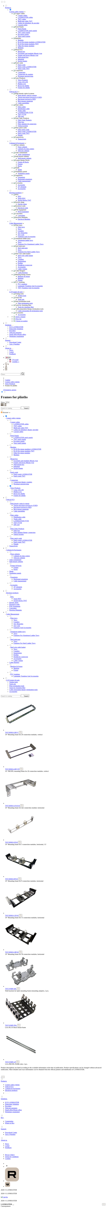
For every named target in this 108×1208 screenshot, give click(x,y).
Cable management (24, 181)
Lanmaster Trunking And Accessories (30, 286)
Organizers (21, 177)
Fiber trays (21, 227)
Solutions (8, 325)
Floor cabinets (22, 147)
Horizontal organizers (25, 179)
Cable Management (15, 223)
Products (8, 8)
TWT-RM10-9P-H (11, 879)
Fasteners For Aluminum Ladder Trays (30, 244)
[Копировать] (20, 732)
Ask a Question (10, 1134)
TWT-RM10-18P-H (12, 952)
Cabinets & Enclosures (16, 143)
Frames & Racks (23, 162)
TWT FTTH (22, 114)
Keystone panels (23, 34)
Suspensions (22, 261)
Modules (21, 40)
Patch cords (21, 65)
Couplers (21, 231)
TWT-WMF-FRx (11, 1025)
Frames (20, 164)
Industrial (21, 59)
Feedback (8, 1148)
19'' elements (22, 187)
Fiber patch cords (23, 129)
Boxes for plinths (23, 86)
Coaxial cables (22, 25)
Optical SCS (13, 92)
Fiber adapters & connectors (27, 124)
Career (7, 1146)
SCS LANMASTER (12, 1102)
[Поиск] (23, 373)
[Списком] (5, 405)
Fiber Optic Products (25, 120)
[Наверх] (103, 1204)
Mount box (21, 51)
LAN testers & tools (16, 292)
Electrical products (15, 193)
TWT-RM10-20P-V (12, 732)
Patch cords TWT (24, 69)
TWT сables (22, 19)
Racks (20, 166)
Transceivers (22, 139)
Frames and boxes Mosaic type (28, 55)
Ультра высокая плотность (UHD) (30, 97)
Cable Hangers (23, 273)
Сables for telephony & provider (28, 23)
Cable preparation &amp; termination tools (23, 690)
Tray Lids (21, 235)
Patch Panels (22, 29)
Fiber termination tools (25, 303)
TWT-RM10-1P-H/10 (12, 806)
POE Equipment (23, 212)
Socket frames (22, 61)
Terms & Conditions (12, 1157)
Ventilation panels (24, 173)
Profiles (20, 263)
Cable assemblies (23, 103)
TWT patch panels (24, 32)
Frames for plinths (24, 88)
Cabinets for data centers (26, 149)
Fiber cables (22, 107)
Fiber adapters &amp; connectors (24, 532)
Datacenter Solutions (12, 1104)
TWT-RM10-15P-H (12, 915)
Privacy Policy (10, 1155)
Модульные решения (25, 101)
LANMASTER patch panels (27, 31)
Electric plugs (22, 204)
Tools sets (21, 299)
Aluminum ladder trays (25, 240)
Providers (8, 1106)
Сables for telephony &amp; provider (26, 430)
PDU (19, 196)
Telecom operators (11, 1108)
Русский (15, 360)
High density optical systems (27, 95)
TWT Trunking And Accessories (28, 288)
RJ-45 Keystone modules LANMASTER (31, 42)
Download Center (11, 1132)
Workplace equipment (12, 1112)
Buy (2, 1118)
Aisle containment (24, 154)
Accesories (21, 185)
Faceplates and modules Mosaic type (30, 53)
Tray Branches (22, 233)
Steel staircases (23, 248)
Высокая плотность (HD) (27, 99)
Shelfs (20, 170)
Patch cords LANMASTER (27, 67)
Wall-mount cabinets (24, 158)
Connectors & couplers (25, 74)
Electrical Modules (24, 219)
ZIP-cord (21, 116)
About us (8, 348)
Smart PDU (22, 198)
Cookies (8, 1158)
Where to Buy (9, 1123)
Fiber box (21, 122)
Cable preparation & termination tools (30, 311)
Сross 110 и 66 (23, 82)
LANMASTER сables (25, 17)
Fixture (20, 280)
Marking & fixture (24, 276)
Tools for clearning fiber (26, 307)
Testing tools (22, 296)
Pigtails (20, 135)
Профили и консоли (25, 265)
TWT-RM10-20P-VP (12, 769)
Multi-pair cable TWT (25, 21)
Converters (21, 215)
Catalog (7, 380)
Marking (20, 278)
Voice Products (23, 80)
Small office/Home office (13, 1110)
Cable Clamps (22, 269)
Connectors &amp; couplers (23, 482)
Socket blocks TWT (24, 200)
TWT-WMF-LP (10, 1062)
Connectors (21, 72)
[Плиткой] (2, 405)
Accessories (22, 189)
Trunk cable (22, 111)
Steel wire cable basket (25, 255)
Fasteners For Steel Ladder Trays (29, 252)
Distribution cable (24, 109)
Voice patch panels (24, 36)
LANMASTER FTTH (25, 112)
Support (7, 340)
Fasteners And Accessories (26, 236)
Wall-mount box (23, 57)
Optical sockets (23, 126)
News (7, 1144)
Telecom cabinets (23, 151)
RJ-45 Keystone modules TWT (28, 44)
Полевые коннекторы (25, 76)
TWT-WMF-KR (11, 989)
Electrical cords (23, 208)
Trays (19, 229)
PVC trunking (22, 284)
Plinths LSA (22, 84)
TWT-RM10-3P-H (11, 842)
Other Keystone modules (26, 46)
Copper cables (22, 15)
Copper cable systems (16, 12)
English (15, 362)
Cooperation (9, 1121)
